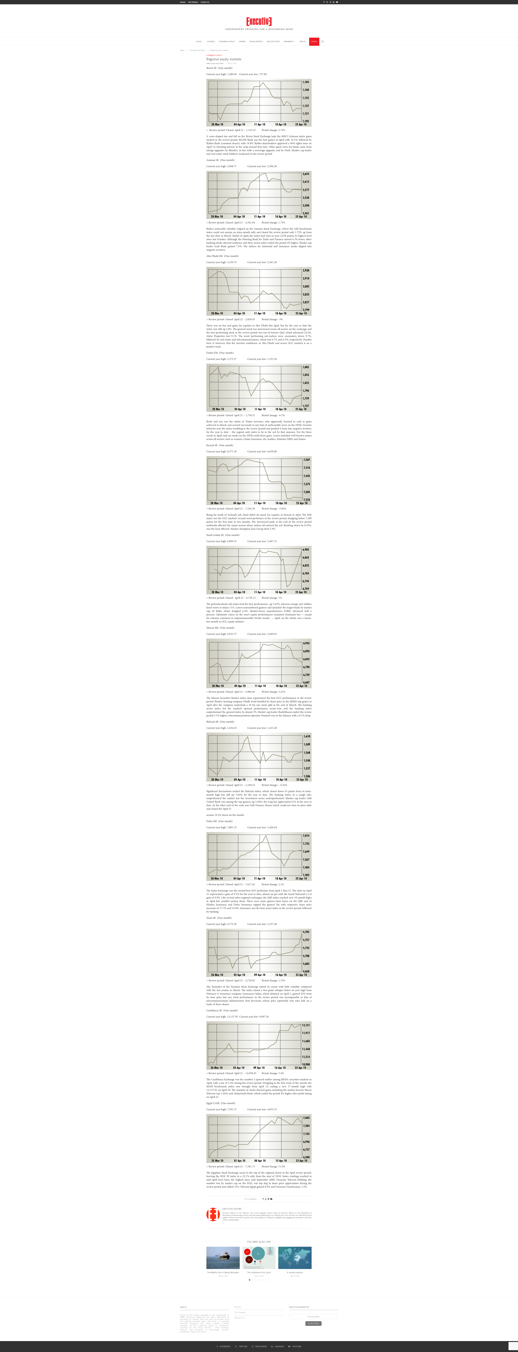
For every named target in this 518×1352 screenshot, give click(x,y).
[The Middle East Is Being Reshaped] (223, 1258)
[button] (210, 1263)
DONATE (314, 42)
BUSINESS (211, 42)
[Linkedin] (333, 2)
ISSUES (199, 42)
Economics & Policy (197, 50)
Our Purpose (193, 2)
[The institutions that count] (259, 1258)
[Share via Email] (271, 1199)
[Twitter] (327, 2)
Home (182, 50)
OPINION (242, 42)
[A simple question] (295, 1258)
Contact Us (205, 2)
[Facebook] (323, 2)
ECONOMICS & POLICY (227, 42)
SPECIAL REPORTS (256, 42)
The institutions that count (259, 1272)
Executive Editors (218, 63)
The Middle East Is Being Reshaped (223, 1272)
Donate (183, 2)
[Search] (322, 41)
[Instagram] (330, 2)
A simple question (295, 1272)
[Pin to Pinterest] (268, 1199)
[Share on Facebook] (263, 1199)
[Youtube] (337, 2)
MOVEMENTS (289, 42)
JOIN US (302, 42)
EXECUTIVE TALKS (273, 42)
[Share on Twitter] (266, 1199)
